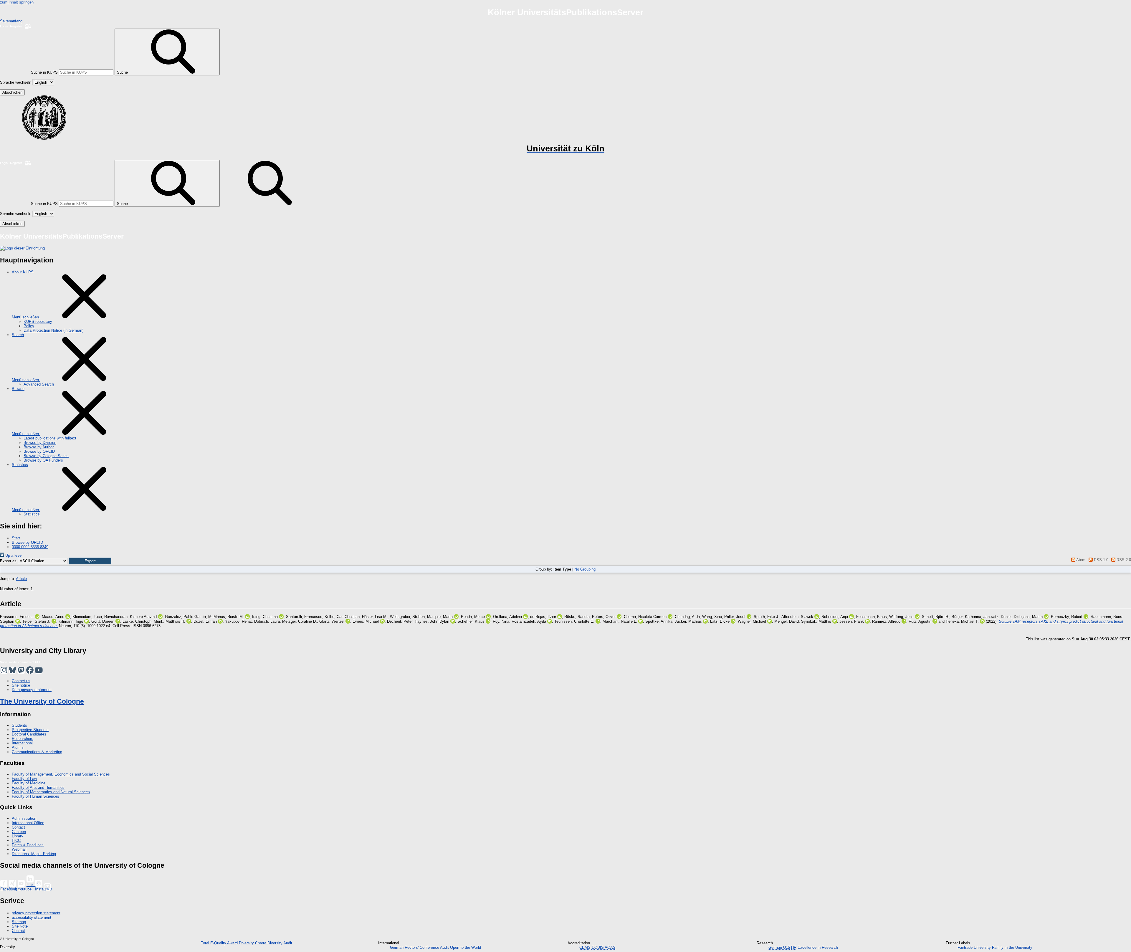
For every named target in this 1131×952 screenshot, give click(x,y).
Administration (24, 818)
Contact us (21, 681)
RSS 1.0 (1100, 560)
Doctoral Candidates (29, 734)
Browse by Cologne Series (46, 456)
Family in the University (1012, 947)
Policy (29, 326)
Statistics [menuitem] (20, 464)
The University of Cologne (42, 701)
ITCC (16, 840)
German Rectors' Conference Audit (420, 947)
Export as (8, 561)
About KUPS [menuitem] (23, 272)
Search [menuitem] (18, 335)
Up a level (13, 555)
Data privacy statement (32, 689)
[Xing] (12, 883)
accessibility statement (31, 917)
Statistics (32, 514)
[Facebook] (4, 883)
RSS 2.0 (1123, 560)
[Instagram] (38, 883)
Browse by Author (39, 447)
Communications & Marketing (37, 752)
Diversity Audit (279, 943)
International (22, 743)
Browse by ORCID (39, 451)
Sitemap (19, 922)
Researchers (22, 738)
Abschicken (12, 92)
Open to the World (465, 947)
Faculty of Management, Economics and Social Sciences (61, 774)
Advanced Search (39, 384)
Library (17, 836)
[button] (90, 561)
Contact (18, 827)
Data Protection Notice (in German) (53, 330)
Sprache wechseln (15, 82)
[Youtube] (21, 883)
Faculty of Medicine (28, 783)
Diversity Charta (253, 943)
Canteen (19, 831)
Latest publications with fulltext (50, 438)
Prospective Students (30, 730)
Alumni (18, 747)
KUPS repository (38, 321)
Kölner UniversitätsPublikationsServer (565, 12)
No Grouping (585, 569)
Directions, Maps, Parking (34, 854)
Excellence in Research (814, 947)
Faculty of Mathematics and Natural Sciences (51, 792)
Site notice (21, 685)
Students (19, 725)
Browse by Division (40, 442)
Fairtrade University (975, 947)
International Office (28, 823)
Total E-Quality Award (220, 943)
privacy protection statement (36, 913)
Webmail (19, 849)
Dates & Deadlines (28, 845)
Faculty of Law (24, 778)
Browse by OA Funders (43, 460)
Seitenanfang (11, 21)
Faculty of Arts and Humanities (38, 787)
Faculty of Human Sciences (35, 796)
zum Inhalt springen (17, 2)
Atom (1080, 560)
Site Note (20, 926)
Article (21, 578)
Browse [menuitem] (18, 388)
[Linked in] (30, 879)
